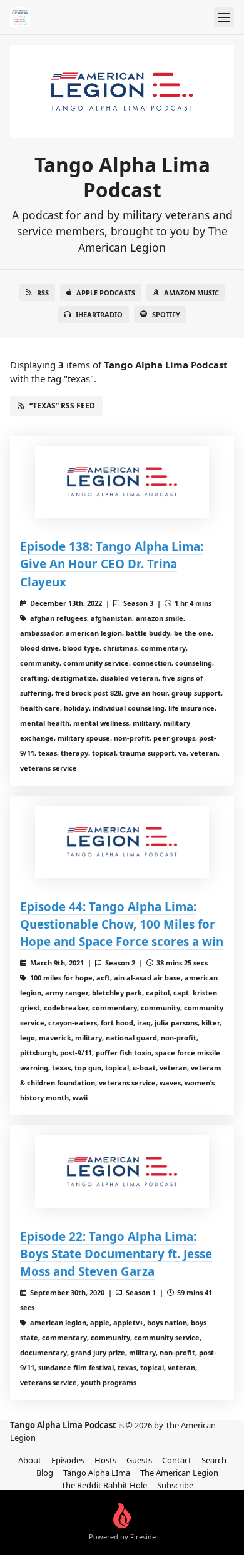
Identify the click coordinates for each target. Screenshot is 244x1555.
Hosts (105, 1460)
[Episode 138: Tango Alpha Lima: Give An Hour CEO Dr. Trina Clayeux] (122, 482)
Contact (176, 1460)
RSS (43, 292)
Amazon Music (191, 292)
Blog (44, 1472)
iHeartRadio (99, 314)
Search (213, 1460)
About (29, 1460)
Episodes (67, 1460)
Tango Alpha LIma (96, 1472)
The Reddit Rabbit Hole (104, 1485)
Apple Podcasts (105, 292)
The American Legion (179, 1472)
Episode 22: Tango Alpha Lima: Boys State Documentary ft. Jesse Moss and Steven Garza (116, 1253)
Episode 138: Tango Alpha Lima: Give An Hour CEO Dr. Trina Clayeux (111, 563)
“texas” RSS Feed (62, 405)
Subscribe (175, 1485)
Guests (139, 1460)
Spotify (166, 314)
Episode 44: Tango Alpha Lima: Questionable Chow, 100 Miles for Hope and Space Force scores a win (121, 924)
